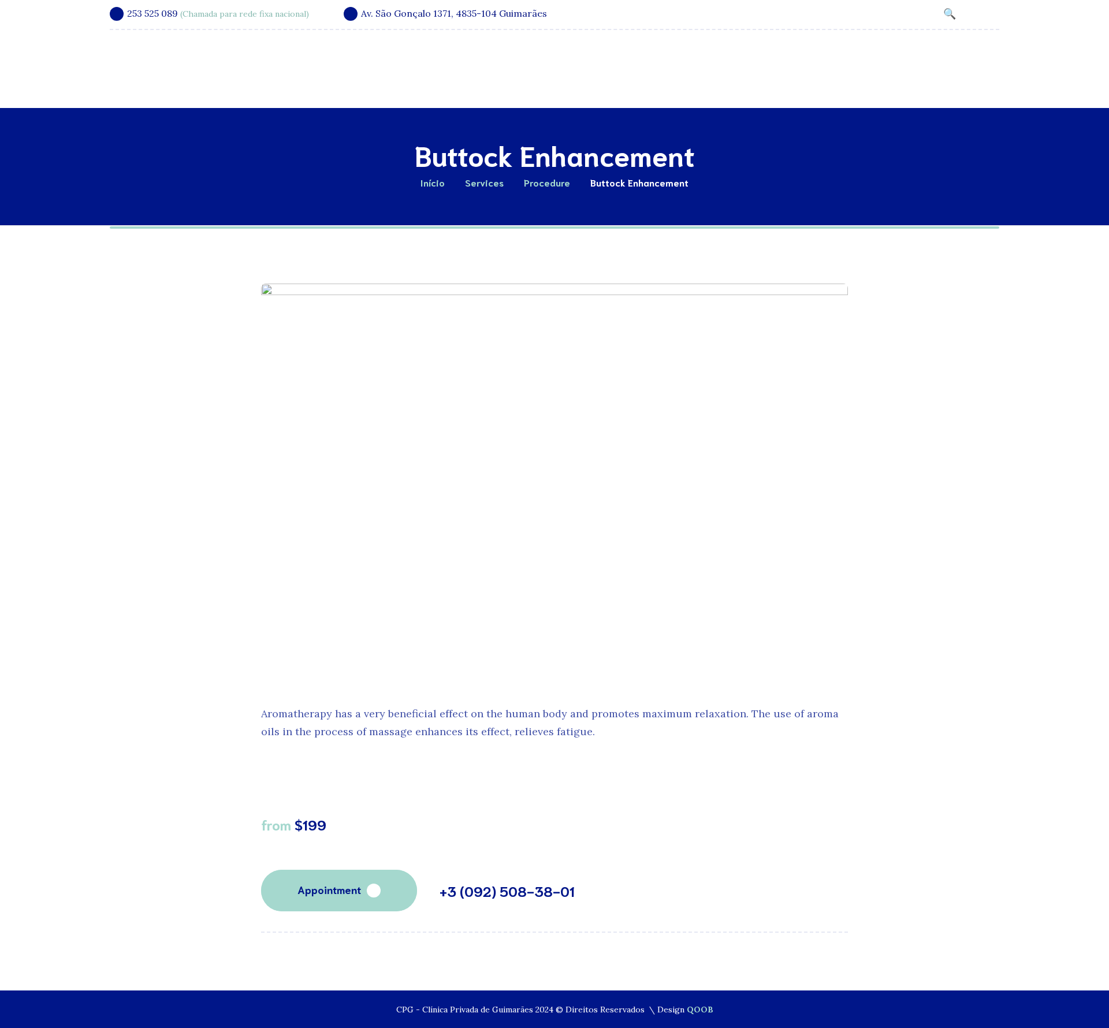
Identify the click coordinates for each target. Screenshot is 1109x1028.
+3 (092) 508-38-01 (507, 890)
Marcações (930, 63)
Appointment (329, 889)
